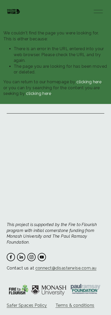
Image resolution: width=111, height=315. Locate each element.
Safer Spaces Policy (27, 305)
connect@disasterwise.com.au (66, 268)
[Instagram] (31, 257)
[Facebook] (11, 257)
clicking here (88, 81)
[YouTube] (42, 257)
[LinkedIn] (21, 257)
